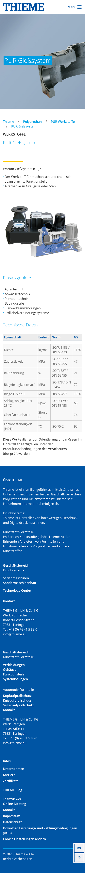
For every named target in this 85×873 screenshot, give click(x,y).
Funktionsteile (13, 674)
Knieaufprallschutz (17, 700)
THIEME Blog (12, 790)
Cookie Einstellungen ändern (24, 839)
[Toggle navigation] (5, 118)
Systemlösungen (15, 679)
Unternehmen (13, 769)
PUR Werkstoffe (63, 121)
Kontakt (9, 810)
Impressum (11, 816)
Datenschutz (12, 822)
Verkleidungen (14, 665)
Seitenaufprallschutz (18, 705)
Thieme (8, 121)
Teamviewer (12, 799)
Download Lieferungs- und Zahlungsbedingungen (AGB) (40, 830)
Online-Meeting (14, 804)
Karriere (9, 775)
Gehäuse (9, 669)
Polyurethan (32, 121)
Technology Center (17, 590)
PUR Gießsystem (23, 126)
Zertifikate (10, 781)
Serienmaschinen (16, 578)
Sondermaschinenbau (19, 583)
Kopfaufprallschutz (17, 696)
